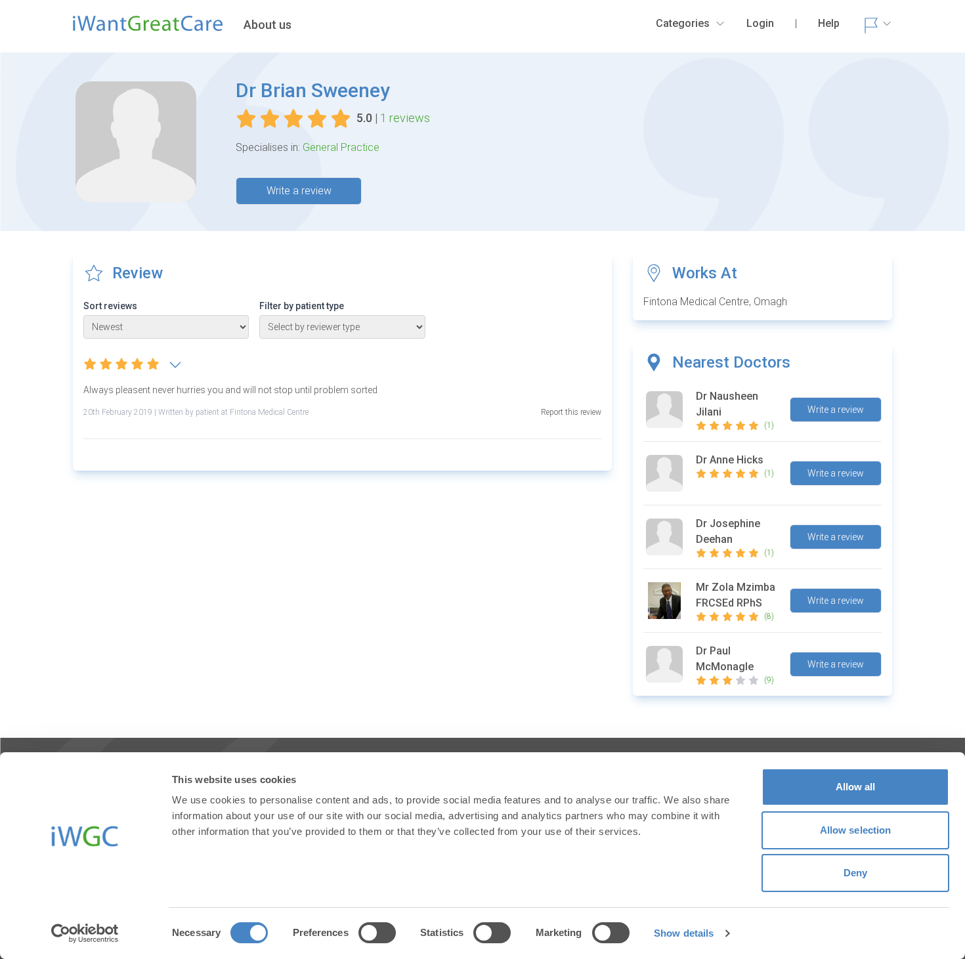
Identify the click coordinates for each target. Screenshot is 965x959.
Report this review (571, 412)
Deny (855, 872)
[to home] (148, 29)
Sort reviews (110, 306)
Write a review (299, 190)
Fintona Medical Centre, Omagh (715, 301)
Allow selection (855, 830)
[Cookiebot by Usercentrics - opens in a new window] (85, 933)
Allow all (856, 786)
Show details (684, 933)
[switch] (377, 932)
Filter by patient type (301, 306)
